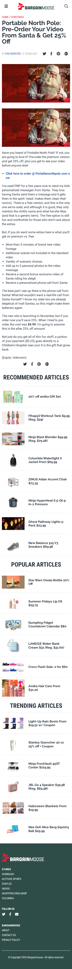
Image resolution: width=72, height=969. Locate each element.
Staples (7, 883)
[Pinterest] (58, 53)
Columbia (8, 898)
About (5, 930)
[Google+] (66, 53)
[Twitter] (44, 53)
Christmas (17, 17)
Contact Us (9, 935)
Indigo (6, 888)
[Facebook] (51, 53)
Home (5, 17)
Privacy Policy (11, 939)
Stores (6, 869)
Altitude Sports (11, 878)
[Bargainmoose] (36, 6)
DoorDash (8, 874)
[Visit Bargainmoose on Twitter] (3, 914)
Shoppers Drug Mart (14, 893)
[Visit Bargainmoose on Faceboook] (10, 914)
